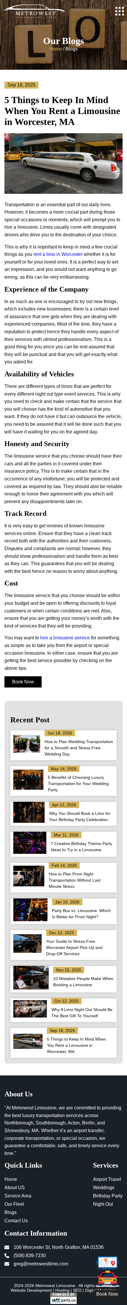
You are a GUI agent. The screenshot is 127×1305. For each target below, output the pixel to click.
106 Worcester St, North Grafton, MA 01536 (59, 1247)
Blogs (10, 1212)
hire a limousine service (65, 637)
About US (14, 1187)
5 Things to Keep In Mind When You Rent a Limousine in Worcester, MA (76, 1045)
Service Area (17, 1195)
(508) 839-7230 (30, 1255)
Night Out (103, 1204)
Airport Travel (107, 1179)
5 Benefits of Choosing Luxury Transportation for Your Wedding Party (78, 783)
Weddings (103, 1187)
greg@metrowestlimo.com (41, 1263)
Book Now (23, 681)
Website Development (31, 1290)
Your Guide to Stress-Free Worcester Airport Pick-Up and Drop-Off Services (74, 947)
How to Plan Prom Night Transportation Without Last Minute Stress (74, 880)
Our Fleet (14, 1204)
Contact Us (16, 1220)
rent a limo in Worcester (58, 254)
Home (55, 48)
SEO (77, 1290)
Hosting (62, 1290)
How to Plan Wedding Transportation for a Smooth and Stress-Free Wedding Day (79, 747)
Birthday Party (108, 1195)
